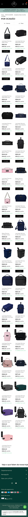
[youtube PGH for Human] (16, 483)
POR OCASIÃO (9, 15)
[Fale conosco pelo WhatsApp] (25, 507)
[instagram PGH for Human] (12, 483)
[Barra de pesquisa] (23, 4)
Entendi (4, 514)
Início (2, 15)
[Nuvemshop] (14, 508)
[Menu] (2, 4)
